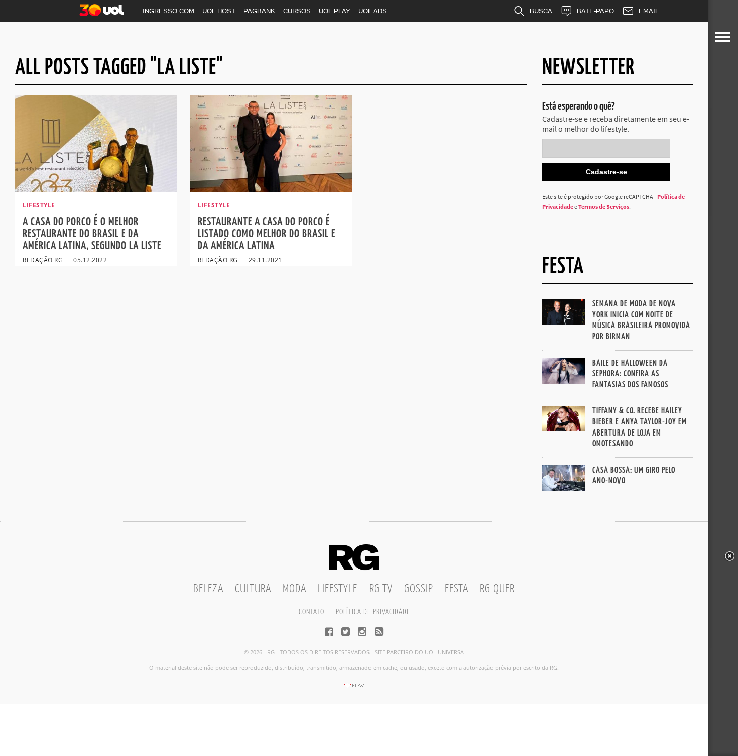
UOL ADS (372, 11)
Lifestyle (337, 589)
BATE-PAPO (595, 11)
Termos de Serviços (603, 206)
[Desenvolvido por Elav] (353, 688)
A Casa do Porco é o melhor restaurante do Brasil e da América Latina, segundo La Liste (92, 234)
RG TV (381, 589)
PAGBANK (259, 11)
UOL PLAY (334, 11)
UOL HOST (218, 11)
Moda (294, 589)
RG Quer (497, 589)
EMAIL (649, 11)
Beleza (208, 589)
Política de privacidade (373, 612)
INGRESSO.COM (168, 11)
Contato (311, 612)
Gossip (418, 589)
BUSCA (541, 11)
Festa (456, 589)
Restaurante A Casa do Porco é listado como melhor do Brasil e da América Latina (266, 234)
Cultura (253, 589)
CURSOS (297, 11)
